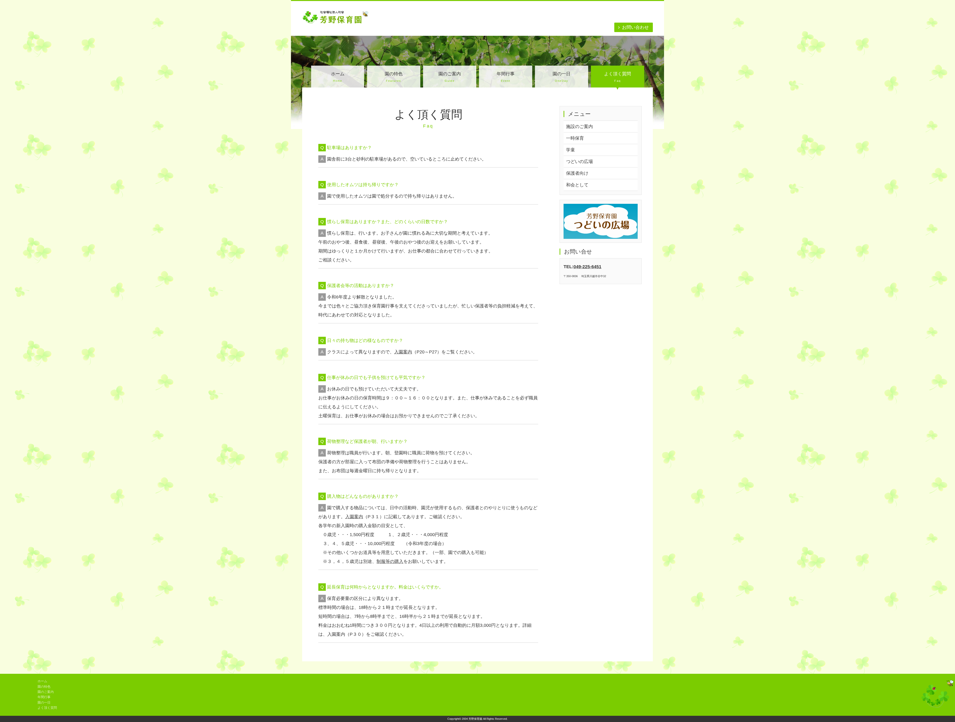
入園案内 (403, 351)
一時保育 (575, 138)
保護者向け (577, 173)
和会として (577, 184)
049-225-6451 (587, 266)
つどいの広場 (579, 161)
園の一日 (562, 76)
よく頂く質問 (617, 76)
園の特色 (394, 76)
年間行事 (506, 76)
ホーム (337, 76)
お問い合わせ (635, 27)
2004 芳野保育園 (472, 718)
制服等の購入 (390, 561)
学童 (570, 149)
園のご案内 (449, 76)
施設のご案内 (579, 126)
